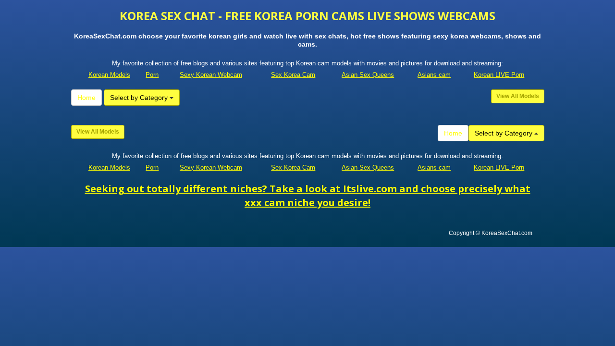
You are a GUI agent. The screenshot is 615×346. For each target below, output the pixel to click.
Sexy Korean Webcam (211, 74)
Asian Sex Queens (368, 74)
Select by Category (140, 97)
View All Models (517, 96)
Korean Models (109, 74)
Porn (152, 74)
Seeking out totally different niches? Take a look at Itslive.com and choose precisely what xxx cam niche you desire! (307, 195)
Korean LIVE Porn (499, 74)
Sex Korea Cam (293, 74)
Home (86, 97)
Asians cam (434, 74)
